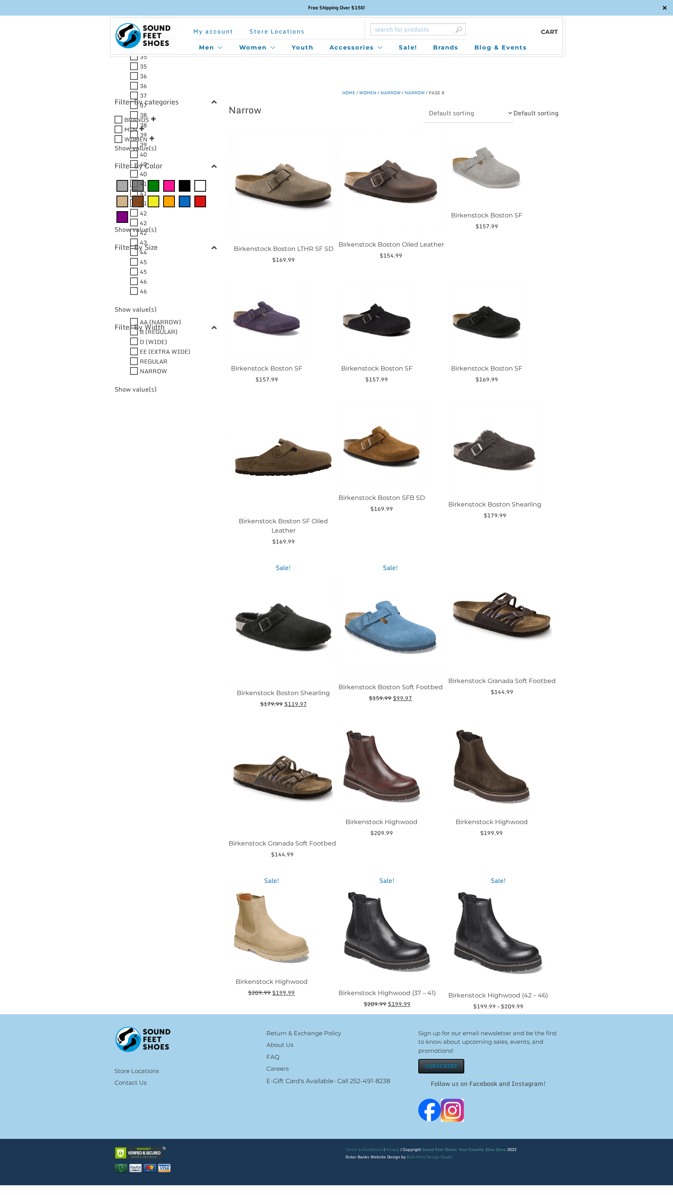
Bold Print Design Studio (430, 1157)
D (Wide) (153, 341)
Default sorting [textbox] (535, 113)
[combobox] (535, 113)
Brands (445, 47)
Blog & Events (500, 47)
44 (143, 252)
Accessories (351, 47)
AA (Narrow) (160, 322)
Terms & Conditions (363, 1149)
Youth (303, 47)
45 (143, 262)
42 (143, 212)
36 (143, 76)
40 (143, 154)
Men (206, 47)
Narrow (391, 92)
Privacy (392, 1149)
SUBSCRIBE (441, 1065)
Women (253, 47)
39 (143, 134)
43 (143, 242)
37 (143, 95)
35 (143, 56)
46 (143, 281)
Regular (153, 360)
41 (143, 183)
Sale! (408, 47)
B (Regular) (159, 331)
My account (213, 31)
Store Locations (277, 31)
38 (143, 115)
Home (348, 92)
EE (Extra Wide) (165, 351)
